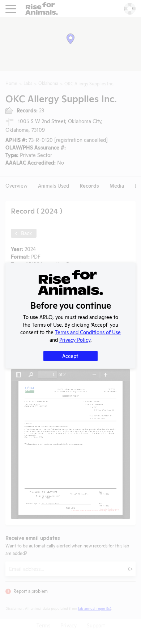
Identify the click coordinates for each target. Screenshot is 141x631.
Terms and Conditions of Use (88, 331)
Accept (70, 355)
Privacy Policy (74, 339)
